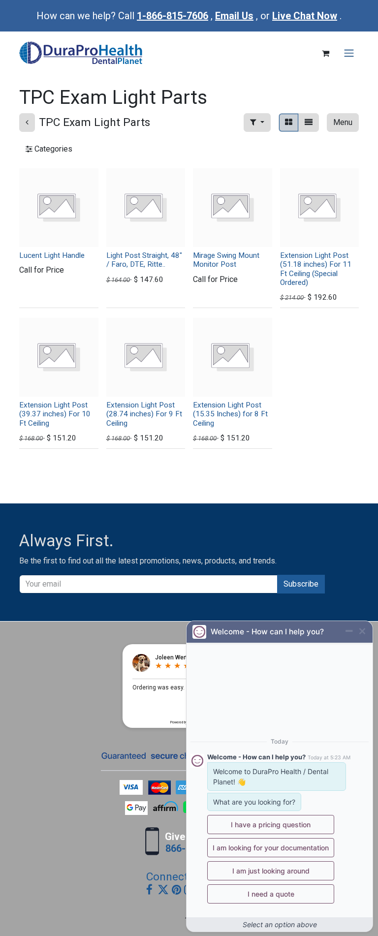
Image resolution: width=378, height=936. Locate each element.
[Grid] (289, 122)
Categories (52, 149)
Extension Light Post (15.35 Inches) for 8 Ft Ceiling (230, 414)
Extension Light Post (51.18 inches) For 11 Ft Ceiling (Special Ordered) (315, 269)
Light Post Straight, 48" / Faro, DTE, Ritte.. (144, 260)
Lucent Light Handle (52, 255)
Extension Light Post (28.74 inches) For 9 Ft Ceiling (144, 414)
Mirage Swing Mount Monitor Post (226, 260)
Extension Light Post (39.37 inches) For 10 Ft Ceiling (55, 414)
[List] (308, 122)
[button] (257, 122)
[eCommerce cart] (325, 53)
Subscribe (301, 584)
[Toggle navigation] (349, 53)
